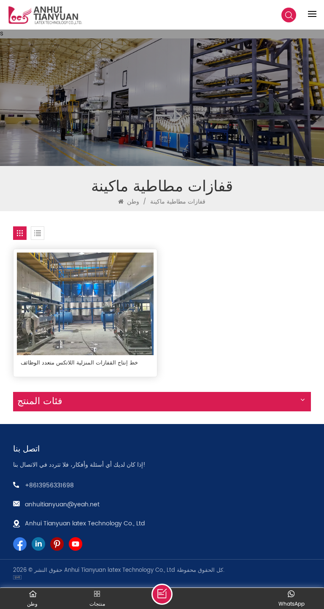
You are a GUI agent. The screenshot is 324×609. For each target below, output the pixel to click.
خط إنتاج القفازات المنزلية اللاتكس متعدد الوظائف (79, 363)
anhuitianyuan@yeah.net (62, 504)
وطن (132, 202)
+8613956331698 (49, 485)
